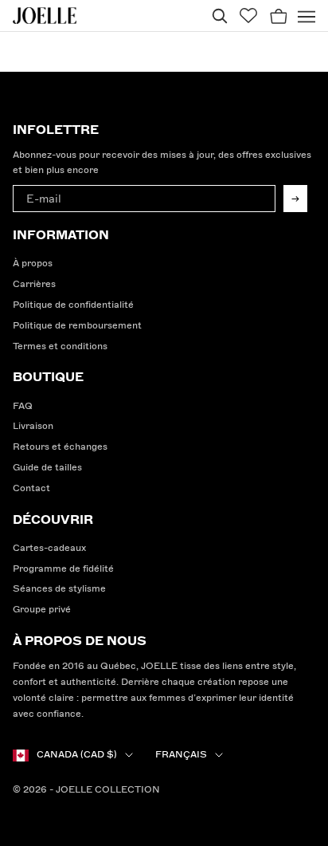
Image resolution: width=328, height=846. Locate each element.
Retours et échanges (60, 447)
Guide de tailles (47, 468)
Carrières (34, 284)
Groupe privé (42, 610)
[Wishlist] (248, 15)
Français (181, 755)
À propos (33, 264)
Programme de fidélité (63, 569)
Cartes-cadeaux (49, 548)
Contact (31, 488)
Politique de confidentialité (73, 305)
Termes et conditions (60, 346)
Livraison (33, 426)
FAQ (23, 406)
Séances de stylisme (59, 589)
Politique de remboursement (77, 326)
